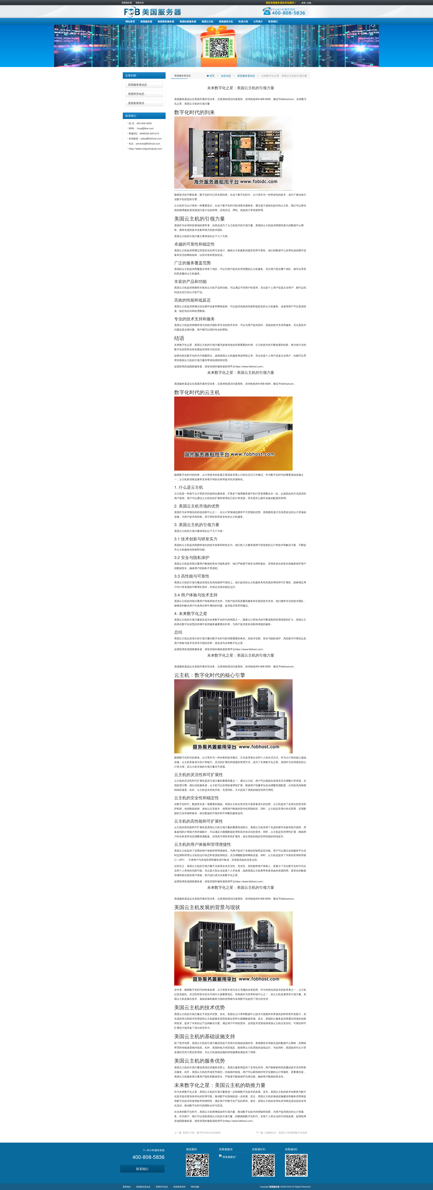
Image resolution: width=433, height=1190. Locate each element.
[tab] (144, 75)
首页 (212, 75)
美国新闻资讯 (136, 103)
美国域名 (127, 1186)
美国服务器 (127, 2)
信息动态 (226, 75)
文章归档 (130, 75)
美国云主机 (190, 103)
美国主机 (140, 2)
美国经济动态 (136, 94)
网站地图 (195, 1186)
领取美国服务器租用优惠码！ (281, 2)
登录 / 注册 (306, 2)
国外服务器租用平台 (223, 366)
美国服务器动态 (137, 84)
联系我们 (142, 1168)
